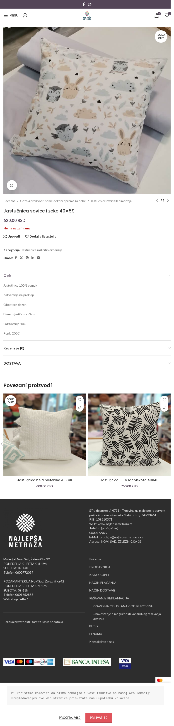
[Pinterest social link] (27, 258)
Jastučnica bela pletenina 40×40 (44, 480)
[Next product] (168, 201)
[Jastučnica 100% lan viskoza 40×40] (129, 435)
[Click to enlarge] (12, 185)
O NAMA (95, 634)
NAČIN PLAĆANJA (102, 583)
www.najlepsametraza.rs (115, 524)
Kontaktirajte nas (101, 642)
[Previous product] (157, 201)
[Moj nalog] (25, 15)
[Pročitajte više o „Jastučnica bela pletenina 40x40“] (80, 408)
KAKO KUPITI (100, 575)
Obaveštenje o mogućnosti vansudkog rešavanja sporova (127, 616)
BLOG (93, 626)
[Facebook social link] (84, 4)
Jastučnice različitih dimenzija (111, 201)
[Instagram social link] (90, 4)
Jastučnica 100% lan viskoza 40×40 (129, 480)
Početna (9, 201)
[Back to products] (162, 201)
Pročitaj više (70, 717)
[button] (164, 408)
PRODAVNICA (100, 567)
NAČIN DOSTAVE (102, 590)
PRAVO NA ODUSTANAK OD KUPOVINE (123, 606)
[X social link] (21, 258)
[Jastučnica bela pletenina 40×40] (44, 435)
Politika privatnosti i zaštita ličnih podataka (33, 622)
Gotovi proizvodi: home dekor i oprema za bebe (53, 201)
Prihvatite (98, 717)
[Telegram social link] (38, 258)
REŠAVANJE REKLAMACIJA (109, 598)
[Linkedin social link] (33, 258)
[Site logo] (87, 15)
